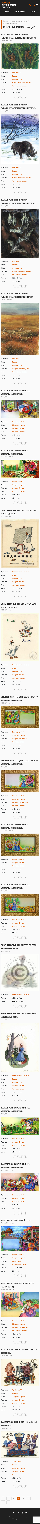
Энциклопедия (15, 21)
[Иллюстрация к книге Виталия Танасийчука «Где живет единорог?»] (20, 329)
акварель (15, 369)
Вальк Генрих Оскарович (20, 572)
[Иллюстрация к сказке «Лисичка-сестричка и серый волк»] (20, 409)
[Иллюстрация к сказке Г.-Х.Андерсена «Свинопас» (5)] (20, 1304)
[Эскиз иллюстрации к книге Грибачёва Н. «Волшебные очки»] (20, 972)
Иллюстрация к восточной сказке (16, 1220)
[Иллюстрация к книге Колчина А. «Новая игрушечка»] (20, 1372)
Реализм (15, 76)
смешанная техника (24, 83)
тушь (26, 739)
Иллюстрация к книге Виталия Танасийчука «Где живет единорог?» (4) (18, 36)
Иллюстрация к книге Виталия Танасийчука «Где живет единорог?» (17, 295)
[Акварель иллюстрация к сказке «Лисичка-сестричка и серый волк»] (20, 717)
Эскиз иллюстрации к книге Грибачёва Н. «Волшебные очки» (19, 947)
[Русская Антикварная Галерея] (9, 5)
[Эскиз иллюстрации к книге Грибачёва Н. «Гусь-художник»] (20, 543)
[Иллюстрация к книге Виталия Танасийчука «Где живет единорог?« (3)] (20, 139)
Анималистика (17, 79)
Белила (21, 369)
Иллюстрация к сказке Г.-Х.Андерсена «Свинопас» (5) (17, 1285)
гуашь (19, 1261)
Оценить (32, 12)
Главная (5, 21)
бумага (14, 83)
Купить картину (20, 12)
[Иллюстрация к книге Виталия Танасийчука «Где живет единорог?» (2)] (20, 233)
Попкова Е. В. (16, 73)
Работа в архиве (17, 1001)
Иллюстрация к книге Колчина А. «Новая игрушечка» (19, 1351)
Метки (25, 21)
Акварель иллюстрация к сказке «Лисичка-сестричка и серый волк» (20, 699)
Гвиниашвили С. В (18, 422)
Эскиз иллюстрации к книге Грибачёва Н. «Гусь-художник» (19, 512)
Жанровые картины (19, 425)
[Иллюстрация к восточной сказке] (20, 1238)
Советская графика (18, 432)
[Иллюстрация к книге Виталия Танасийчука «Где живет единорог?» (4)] (20, 56)
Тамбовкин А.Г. (17, 1390)
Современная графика (19, 86)
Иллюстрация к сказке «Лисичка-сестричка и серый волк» (15, 392)
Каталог (7, 12)
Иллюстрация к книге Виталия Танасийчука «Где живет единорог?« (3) (18, 106)
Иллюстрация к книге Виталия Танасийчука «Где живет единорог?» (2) (18, 202)
